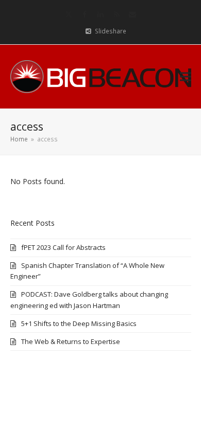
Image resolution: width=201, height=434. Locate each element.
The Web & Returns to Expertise (70, 341)
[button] (185, 76)
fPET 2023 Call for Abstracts (63, 247)
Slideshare (110, 31)
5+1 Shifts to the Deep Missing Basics (79, 323)
